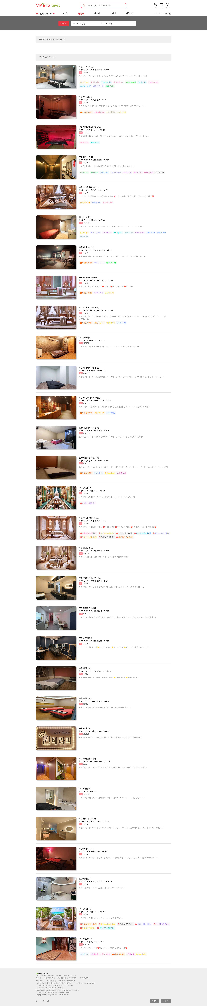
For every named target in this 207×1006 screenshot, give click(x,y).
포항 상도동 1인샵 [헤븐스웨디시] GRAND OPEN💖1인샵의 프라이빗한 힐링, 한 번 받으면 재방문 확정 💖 (116, 196)
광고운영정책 (72, 978)
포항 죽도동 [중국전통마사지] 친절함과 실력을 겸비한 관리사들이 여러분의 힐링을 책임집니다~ (112, 767)
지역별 (65, 13)
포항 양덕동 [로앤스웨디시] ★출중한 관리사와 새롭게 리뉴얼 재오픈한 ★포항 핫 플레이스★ (112, 587)
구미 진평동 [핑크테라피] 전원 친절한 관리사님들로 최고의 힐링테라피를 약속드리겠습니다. (111, 226)
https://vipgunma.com (50, 995)
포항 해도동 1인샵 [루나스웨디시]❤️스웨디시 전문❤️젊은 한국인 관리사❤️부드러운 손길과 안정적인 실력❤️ (117, 527)
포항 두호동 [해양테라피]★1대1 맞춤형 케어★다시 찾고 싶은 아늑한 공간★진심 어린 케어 (111, 436)
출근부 (81, 13)
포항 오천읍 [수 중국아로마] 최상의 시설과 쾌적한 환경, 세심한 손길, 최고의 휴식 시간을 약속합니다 (114, 406)
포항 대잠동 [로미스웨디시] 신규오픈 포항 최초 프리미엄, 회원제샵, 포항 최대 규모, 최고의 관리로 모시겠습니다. (118, 857)
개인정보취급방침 (61, 978)
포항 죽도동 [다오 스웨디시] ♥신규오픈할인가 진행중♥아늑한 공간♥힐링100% (106, 166)
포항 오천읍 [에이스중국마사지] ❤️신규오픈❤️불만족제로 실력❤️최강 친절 (106, 286)
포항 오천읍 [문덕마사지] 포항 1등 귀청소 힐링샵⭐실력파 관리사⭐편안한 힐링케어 (109, 677)
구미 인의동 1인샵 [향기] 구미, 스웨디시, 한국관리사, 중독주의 (101, 918)
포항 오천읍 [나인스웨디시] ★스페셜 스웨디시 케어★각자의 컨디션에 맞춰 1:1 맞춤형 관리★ (112, 256)
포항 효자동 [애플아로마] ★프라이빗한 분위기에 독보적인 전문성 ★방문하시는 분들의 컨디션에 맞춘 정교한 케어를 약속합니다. (123, 468)
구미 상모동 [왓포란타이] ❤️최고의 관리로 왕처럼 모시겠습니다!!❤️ (103, 948)
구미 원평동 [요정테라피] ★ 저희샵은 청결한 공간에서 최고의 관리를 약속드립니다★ (109, 346)
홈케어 (113, 13)
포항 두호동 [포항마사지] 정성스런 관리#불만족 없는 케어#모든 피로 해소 (105, 707)
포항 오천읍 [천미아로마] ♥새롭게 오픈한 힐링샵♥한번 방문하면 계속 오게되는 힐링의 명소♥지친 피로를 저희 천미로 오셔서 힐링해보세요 (122, 317)
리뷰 (106, 70)
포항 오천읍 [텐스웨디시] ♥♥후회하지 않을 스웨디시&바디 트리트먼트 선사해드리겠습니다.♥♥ (112, 106)
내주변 (97, 13)
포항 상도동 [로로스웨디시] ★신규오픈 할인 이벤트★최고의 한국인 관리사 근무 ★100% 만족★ (113, 76)
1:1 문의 (154, 1001)
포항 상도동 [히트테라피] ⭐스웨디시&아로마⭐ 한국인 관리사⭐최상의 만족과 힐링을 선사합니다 (114, 647)
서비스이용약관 (48, 978)
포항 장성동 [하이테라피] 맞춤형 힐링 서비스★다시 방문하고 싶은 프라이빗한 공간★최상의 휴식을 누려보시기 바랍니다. (122, 376)
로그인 (157, 13)
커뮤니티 (129, 13)
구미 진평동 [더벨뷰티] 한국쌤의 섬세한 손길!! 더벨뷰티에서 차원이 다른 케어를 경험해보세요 (112, 797)
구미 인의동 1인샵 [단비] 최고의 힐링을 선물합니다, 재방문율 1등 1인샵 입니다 (107, 497)
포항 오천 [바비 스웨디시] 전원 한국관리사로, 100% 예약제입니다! (102, 887)
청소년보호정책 (84, 978)
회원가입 (167, 13)
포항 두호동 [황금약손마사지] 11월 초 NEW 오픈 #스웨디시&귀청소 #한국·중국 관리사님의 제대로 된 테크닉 (117, 617)
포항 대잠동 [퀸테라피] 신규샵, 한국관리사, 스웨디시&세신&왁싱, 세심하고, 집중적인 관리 (110, 737)
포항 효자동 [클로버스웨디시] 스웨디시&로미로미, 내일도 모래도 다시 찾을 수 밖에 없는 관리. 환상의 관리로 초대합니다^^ (122, 827)
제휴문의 (166, 1001)
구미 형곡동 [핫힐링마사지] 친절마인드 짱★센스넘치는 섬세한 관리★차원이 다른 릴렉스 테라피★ (114, 136)
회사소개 (38, 978)
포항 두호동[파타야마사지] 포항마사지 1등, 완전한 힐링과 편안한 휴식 (104, 557)
